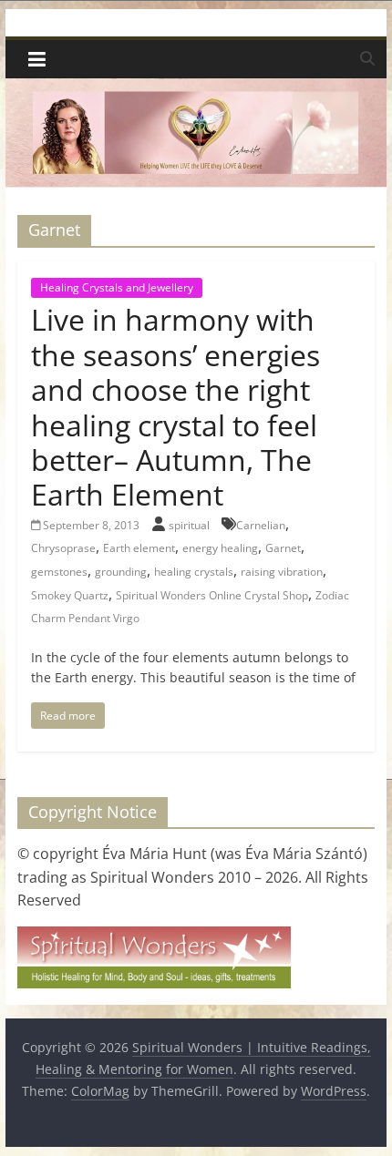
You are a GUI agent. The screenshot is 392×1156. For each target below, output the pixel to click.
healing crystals (193, 571)
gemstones (59, 571)
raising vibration (282, 571)
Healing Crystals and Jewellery (116, 287)
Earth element (139, 548)
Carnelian (260, 525)
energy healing (220, 548)
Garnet (283, 548)
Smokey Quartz (69, 595)
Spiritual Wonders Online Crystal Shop (212, 595)
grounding (121, 571)
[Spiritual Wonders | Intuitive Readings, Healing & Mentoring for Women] (195, 89)
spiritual (190, 525)
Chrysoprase (63, 548)
